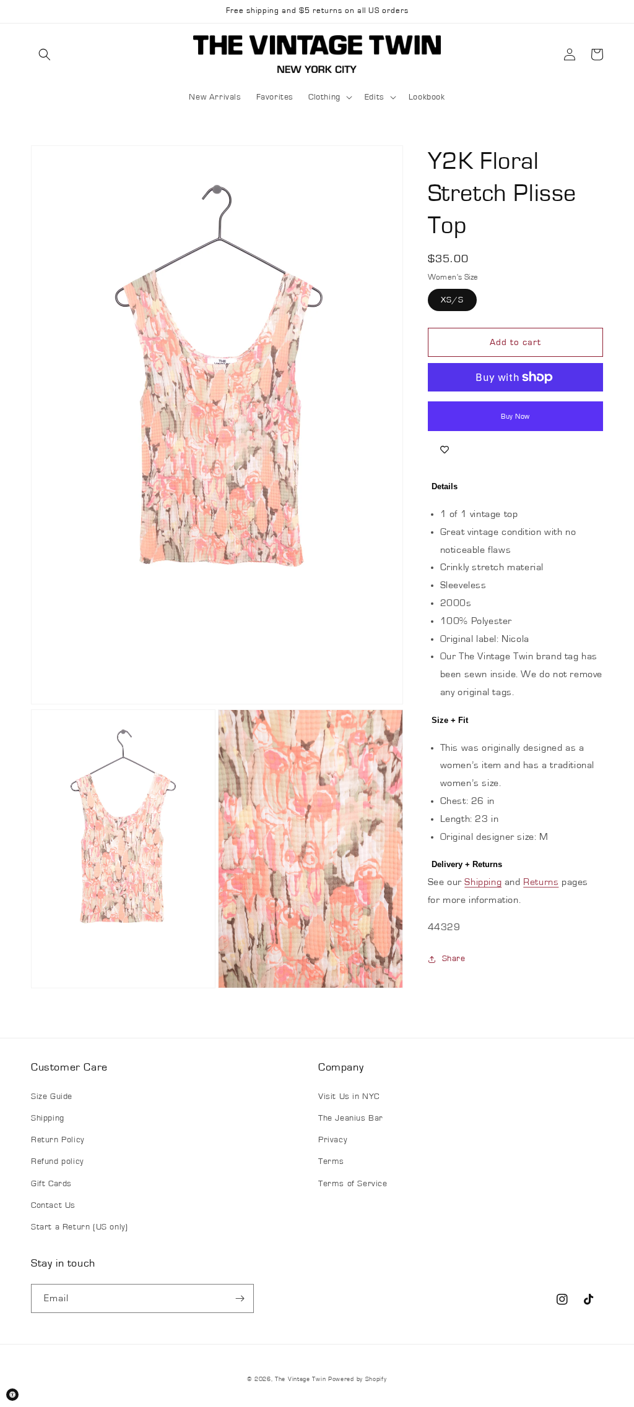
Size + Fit (450, 720)
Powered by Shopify (357, 1379)
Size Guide (51, 1096)
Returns (540, 882)
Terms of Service (353, 1183)
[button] (44, 54)
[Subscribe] (239, 1298)
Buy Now (515, 416)
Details (445, 486)
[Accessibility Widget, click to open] (12, 1394)
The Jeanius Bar (350, 1118)
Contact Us (53, 1205)
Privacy (332, 1139)
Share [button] (454, 958)
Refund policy (57, 1161)
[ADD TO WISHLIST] (444, 449)
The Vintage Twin (300, 1379)
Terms (331, 1161)
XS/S (452, 300)
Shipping (483, 882)
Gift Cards (51, 1183)
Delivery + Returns (467, 864)
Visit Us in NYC (349, 1096)
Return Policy (57, 1139)
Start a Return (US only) (79, 1227)
